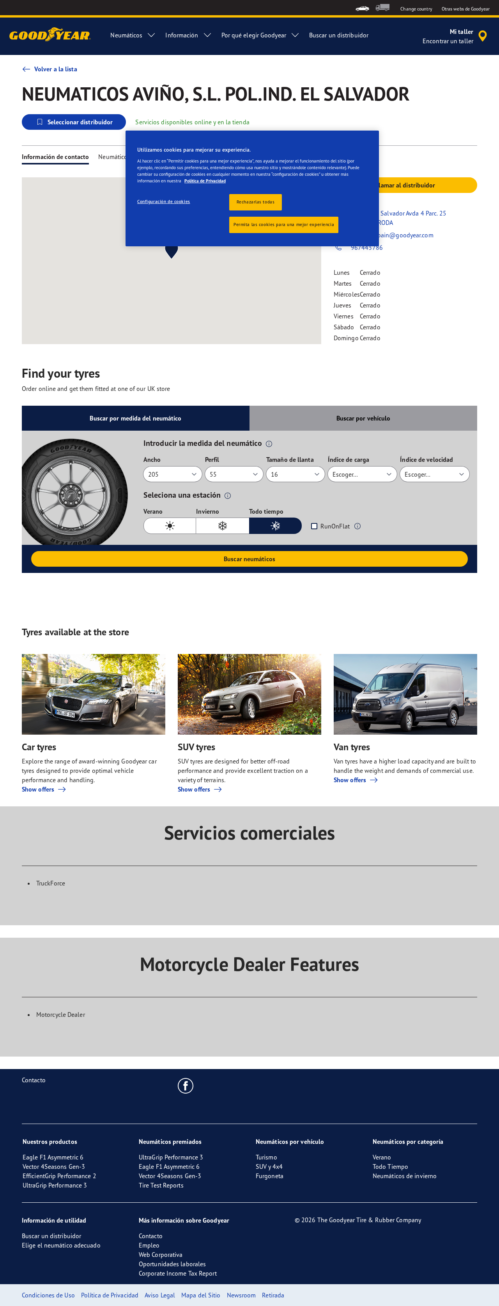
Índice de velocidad (426, 459)
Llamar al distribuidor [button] (405, 185)
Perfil (212, 459)
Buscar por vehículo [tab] (363, 418)
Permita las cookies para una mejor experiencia (284, 224)
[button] (269, 443)
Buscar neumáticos (249, 559)
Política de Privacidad (205, 181)
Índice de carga (349, 459)
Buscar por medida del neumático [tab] (135, 418)
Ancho (152, 459)
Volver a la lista (55, 69)
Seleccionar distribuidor (80, 122)
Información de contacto (55, 157)
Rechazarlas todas (256, 202)
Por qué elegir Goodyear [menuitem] (253, 35)
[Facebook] (186, 1085)
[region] (252, 188)
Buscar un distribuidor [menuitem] (338, 35)
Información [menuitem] (181, 35)
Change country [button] (416, 9)
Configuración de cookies (163, 201)
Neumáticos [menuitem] (126, 35)
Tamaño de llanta (290, 459)
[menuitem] (362, 7)
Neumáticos (114, 157)
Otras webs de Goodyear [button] (466, 9)
